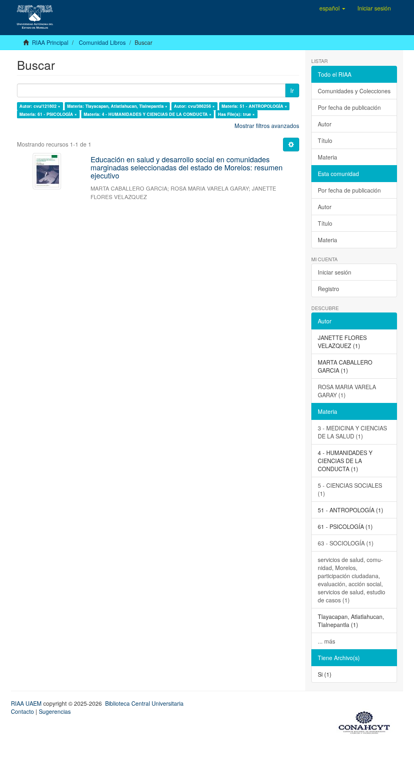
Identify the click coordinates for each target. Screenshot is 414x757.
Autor (325, 124)
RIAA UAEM (27, 703)
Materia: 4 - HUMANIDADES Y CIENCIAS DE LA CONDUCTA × (147, 114)
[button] (332, 8)
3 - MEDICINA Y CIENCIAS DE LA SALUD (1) (352, 432)
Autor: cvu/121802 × (39, 106)
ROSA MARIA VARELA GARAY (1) (347, 391)
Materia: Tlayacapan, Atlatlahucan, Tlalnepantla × (117, 106)
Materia (327, 157)
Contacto (22, 711)
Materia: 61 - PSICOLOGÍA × (48, 114)
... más (326, 641)
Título (325, 140)
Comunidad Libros (102, 42)
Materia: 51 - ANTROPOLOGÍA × (254, 106)
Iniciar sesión (334, 272)
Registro (328, 289)
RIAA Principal (50, 42)
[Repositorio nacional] (366, 721)
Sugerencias (55, 711)
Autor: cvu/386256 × (194, 106)
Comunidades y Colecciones (354, 91)
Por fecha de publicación (349, 107)
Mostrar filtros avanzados (266, 126)
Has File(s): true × (236, 114)
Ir (292, 90)
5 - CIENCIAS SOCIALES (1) (350, 489)
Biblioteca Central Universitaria (144, 703)
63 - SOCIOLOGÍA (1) (346, 543)
